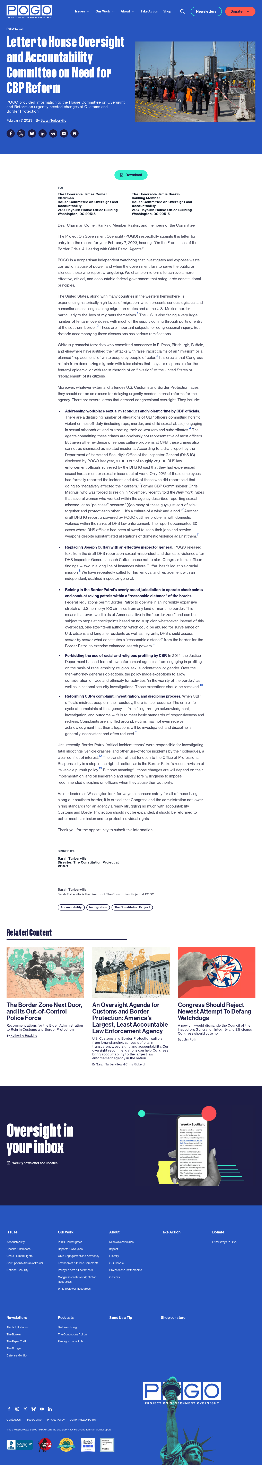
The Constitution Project (132, 907)
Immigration (98, 907)
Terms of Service (95, 1429)
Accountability (71, 907)
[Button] (182, 11)
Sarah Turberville (72, 889)
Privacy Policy (73, 1429)
